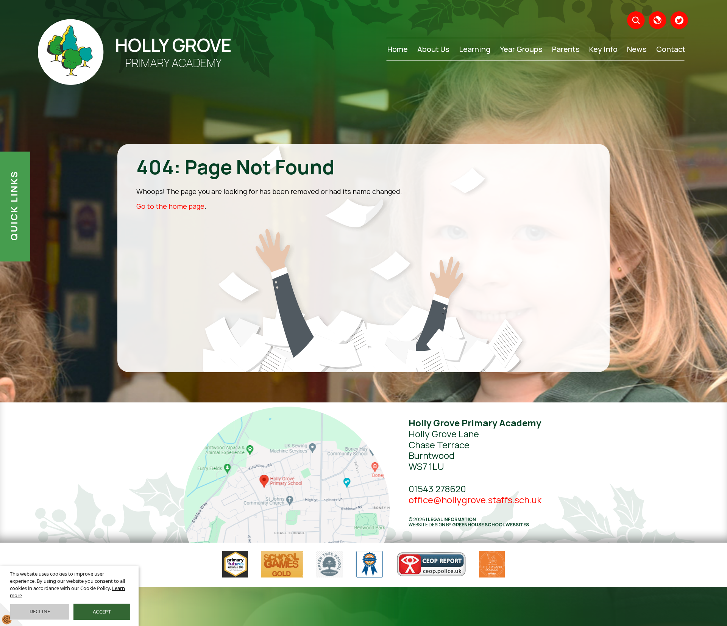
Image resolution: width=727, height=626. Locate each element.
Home (397, 49)
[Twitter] (679, 20)
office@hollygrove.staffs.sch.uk (475, 499)
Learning (474, 49)
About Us (433, 49)
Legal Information (452, 519)
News (637, 49)
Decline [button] (40, 611)
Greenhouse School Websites (490, 524)
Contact (670, 49)
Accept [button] (102, 611)
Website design (427, 524)
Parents (566, 49)
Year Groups (521, 49)
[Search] (636, 20)
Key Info (603, 49)
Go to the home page (170, 206)
